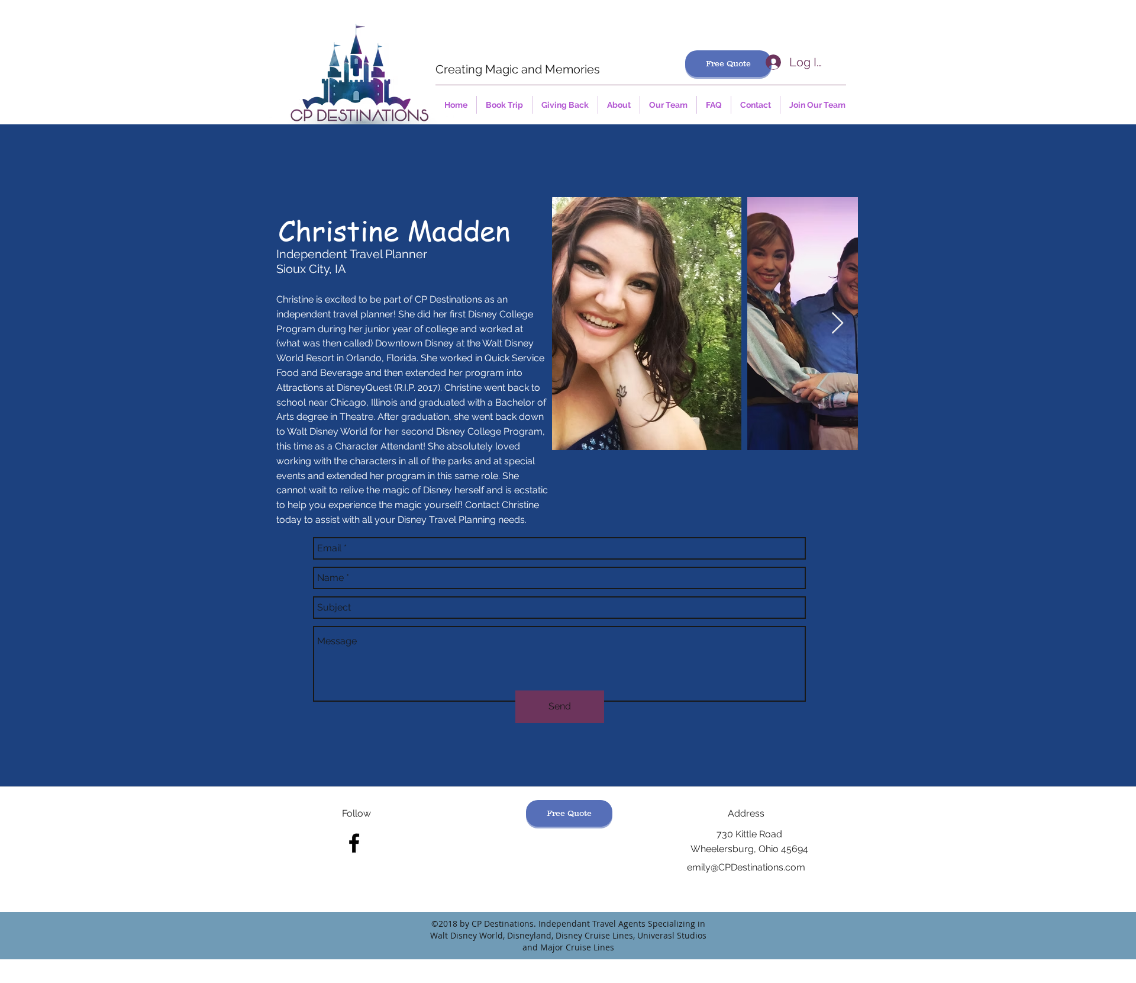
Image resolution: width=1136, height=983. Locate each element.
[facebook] (354, 843)
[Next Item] (837, 323)
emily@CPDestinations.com (746, 867)
